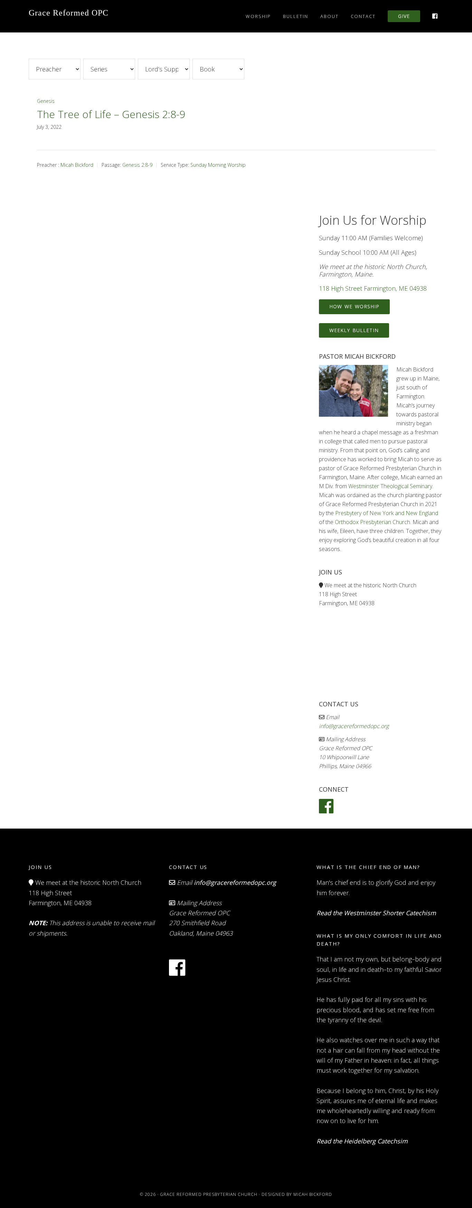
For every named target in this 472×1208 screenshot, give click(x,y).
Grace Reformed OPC (68, 12)
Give (404, 16)
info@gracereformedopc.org (354, 726)
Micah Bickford (76, 165)
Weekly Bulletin (354, 330)
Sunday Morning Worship (218, 165)
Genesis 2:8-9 (137, 165)
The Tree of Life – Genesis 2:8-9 (111, 114)
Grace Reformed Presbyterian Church (208, 1194)
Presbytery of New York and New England (386, 513)
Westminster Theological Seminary (390, 486)
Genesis (46, 101)
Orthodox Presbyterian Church (372, 522)
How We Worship (354, 306)
